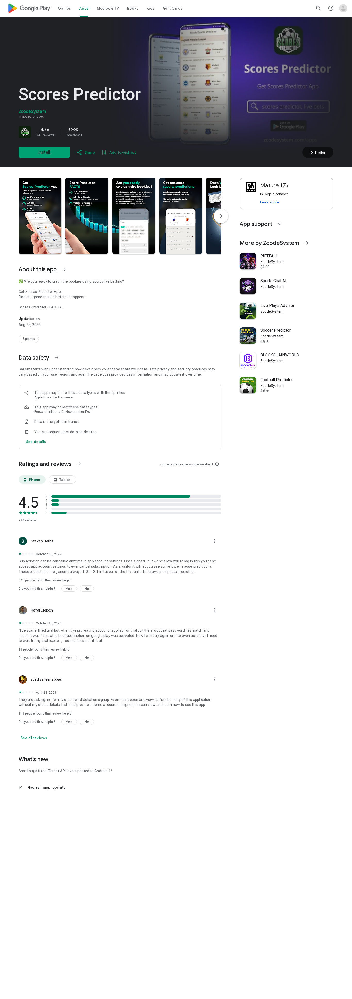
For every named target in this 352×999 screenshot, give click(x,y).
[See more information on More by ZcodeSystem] (306, 243)
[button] (40, 216)
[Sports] (29, 339)
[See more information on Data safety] (57, 357)
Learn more (269, 202)
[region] (91, 132)
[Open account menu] (343, 8)
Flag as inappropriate (42, 787)
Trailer (317, 152)
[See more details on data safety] (36, 441)
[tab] (64, 8)
